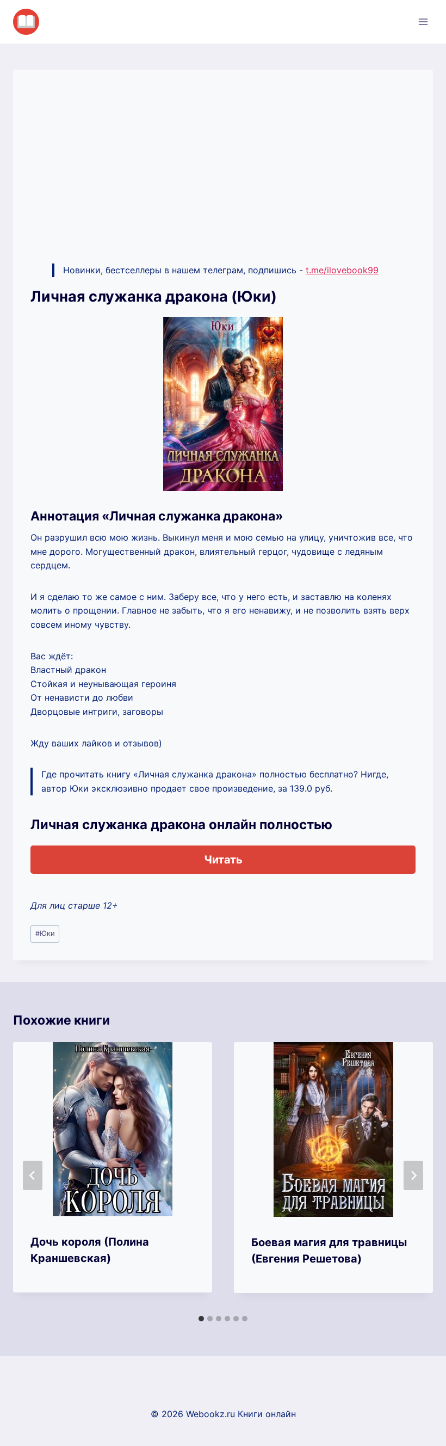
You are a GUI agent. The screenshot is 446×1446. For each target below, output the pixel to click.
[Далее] (413, 1175)
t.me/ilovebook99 (342, 270)
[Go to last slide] (32, 1175)
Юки (45, 933)
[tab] (201, 1318)
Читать (223, 859)
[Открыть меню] (423, 21)
